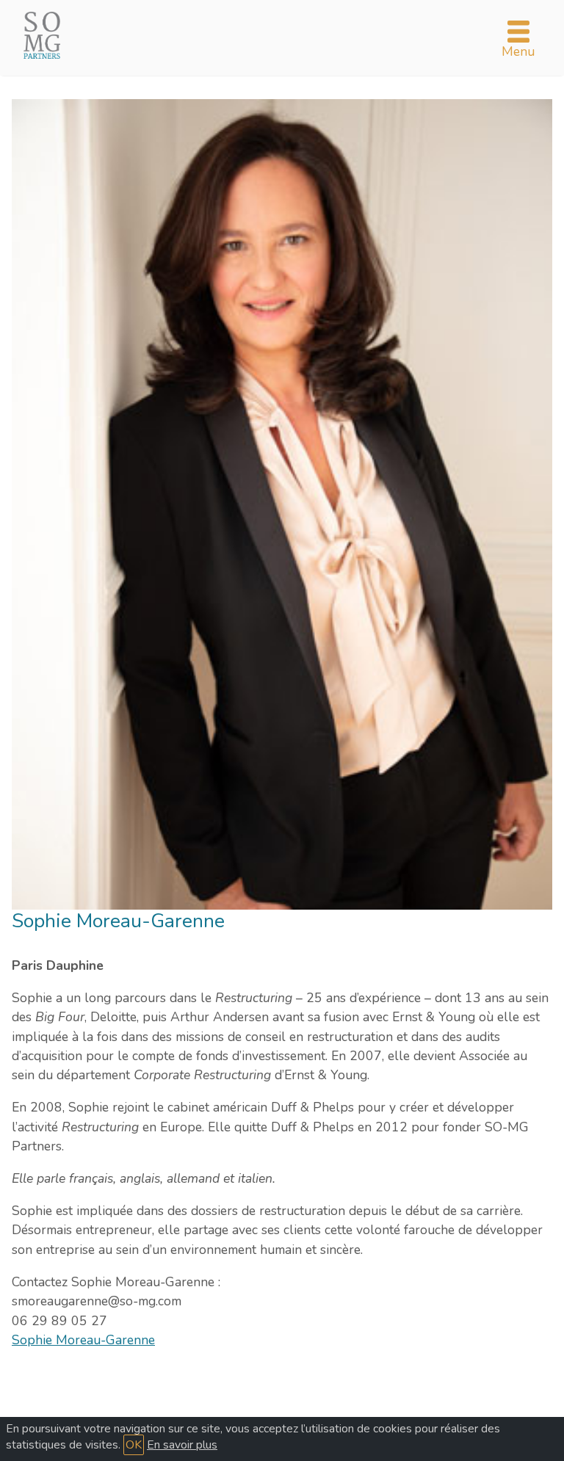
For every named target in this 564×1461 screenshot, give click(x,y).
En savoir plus (182, 1445)
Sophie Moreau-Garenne (83, 1340)
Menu (518, 51)
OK (134, 1445)
